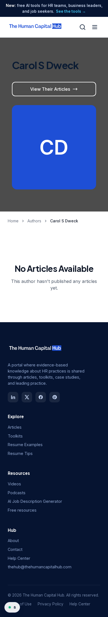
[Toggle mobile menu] (94, 27)
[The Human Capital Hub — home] (35, 27)
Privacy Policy (50, 604)
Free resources (22, 510)
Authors (34, 220)
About (13, 540)
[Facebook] (40, 397)
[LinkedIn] (13, 397)
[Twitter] (27, 397)
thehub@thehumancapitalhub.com (39, 566)
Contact (15, 549)
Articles (15, 427)
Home (13, 220)
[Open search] (82, 27)
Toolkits (15, 436)
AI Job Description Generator (35, 501)
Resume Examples (25, 444)
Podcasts (16, 492)
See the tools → (71, 11)
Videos (14, 483)
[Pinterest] (54, 397)
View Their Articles (50, 89)
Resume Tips (20, 453)
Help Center (19, 558)
